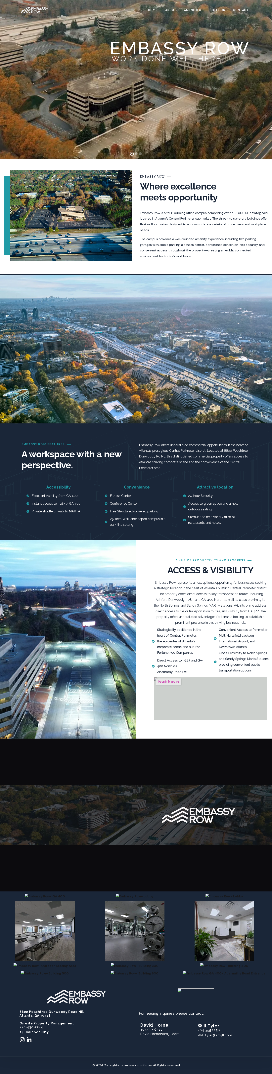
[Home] (34, 10)
